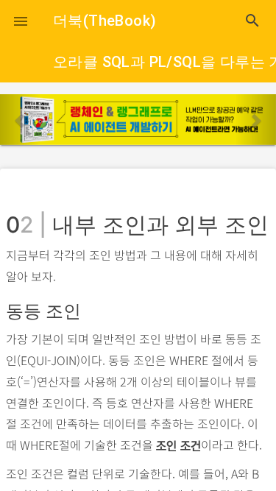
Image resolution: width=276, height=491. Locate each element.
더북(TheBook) (104, 20)
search (252, 20)
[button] (20, 20)
